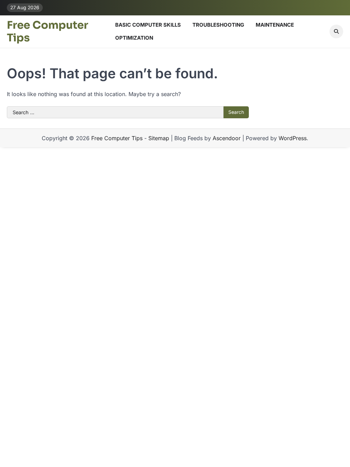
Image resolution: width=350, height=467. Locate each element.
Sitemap (158, 138)
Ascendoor (227, 138)
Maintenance (275, 25)
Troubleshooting (218, 25)
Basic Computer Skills (148, 25)
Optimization (134, 38)
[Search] (336, 31)
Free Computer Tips (47, 31)
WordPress (293, 138)
